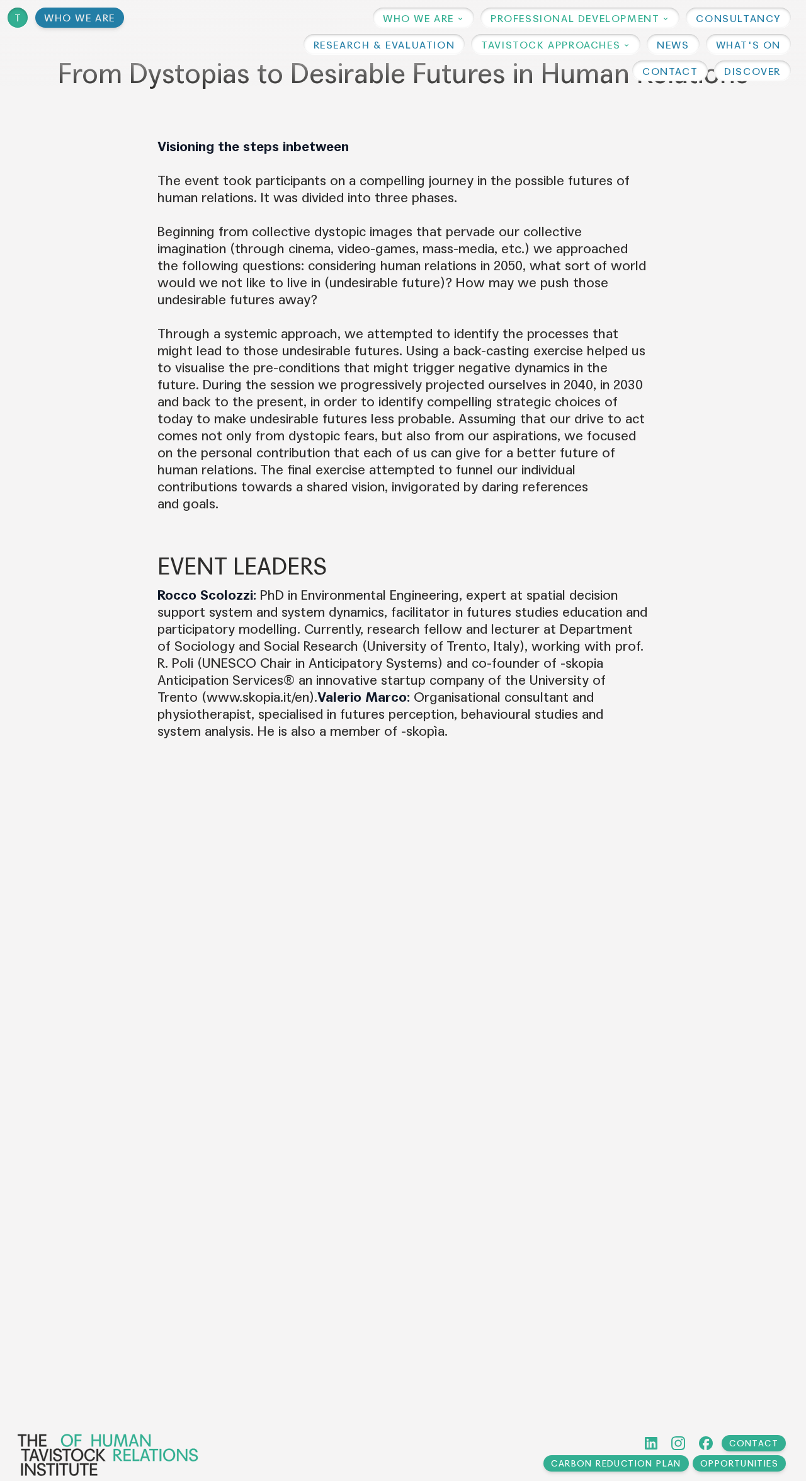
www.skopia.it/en (258, 697)
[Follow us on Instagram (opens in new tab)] (678, 1443)
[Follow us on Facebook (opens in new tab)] (706, 1443)
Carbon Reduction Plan (616, 1463)
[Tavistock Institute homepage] (108, 1455)
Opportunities (739, 1463)
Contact (753, 1443)
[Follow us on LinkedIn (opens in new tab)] (651, 1443)
